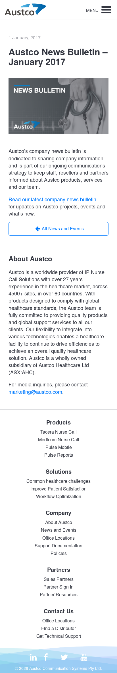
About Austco (58, 522)
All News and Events (63, 228)
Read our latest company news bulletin (52, 199)
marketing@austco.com (35, 391)
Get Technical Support (58, 636)
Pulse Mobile (58, 447)
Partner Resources (59, 594)
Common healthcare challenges (58, 481)
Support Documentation (58, 545)
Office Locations (58, 538)
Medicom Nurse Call (58, 439)
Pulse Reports (58, 455)
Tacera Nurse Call (58, 431)
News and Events (58, 530)
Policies (59, 553)
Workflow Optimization (58, 496)
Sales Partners (59, 579)
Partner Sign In (58, 586)
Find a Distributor (58, 628)
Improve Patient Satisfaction (58, 488)
